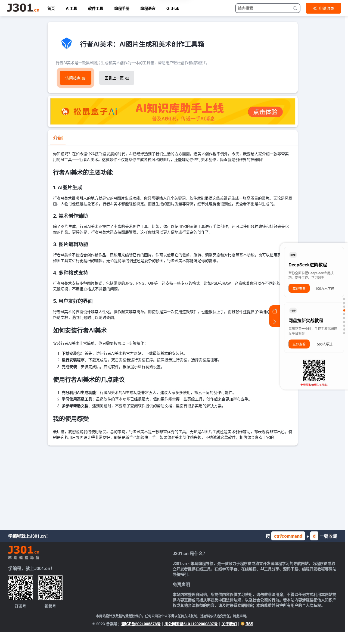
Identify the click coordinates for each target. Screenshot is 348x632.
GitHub (172, 8)
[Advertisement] (173, 486)
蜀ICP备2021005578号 (141, 623)
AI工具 (71, 8)
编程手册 (121, 8)
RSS (249, 623)
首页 (51, 8)
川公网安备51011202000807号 (191, 623)
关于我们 (229, 623)
